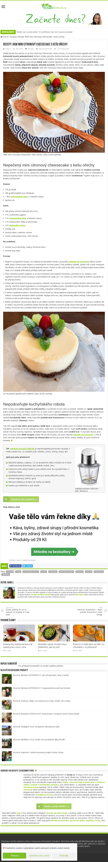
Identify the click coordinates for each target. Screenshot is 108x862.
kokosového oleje (19, 196)
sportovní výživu (77, 820)
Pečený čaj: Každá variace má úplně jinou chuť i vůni (17, 646)
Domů (5, 36)
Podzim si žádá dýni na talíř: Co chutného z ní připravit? (88, 646)
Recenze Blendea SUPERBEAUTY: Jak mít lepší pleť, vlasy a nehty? (41, 675)
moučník (53, 572)
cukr (18, 572)
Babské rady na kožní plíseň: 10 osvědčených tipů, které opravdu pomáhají (44, 32)
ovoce (88, 572)
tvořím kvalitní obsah (40, 594)
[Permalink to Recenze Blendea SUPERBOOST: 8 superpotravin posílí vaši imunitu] (7, 691)
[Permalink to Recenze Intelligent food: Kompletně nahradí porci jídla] (7, 730)
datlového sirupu (17, 225)
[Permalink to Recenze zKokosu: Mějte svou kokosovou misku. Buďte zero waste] (7, 704)
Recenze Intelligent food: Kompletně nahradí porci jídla (36, 726)
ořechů (26, 789)
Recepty (13, 36)
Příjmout (14, 856)
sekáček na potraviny (78, 261)
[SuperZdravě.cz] (54, 6)
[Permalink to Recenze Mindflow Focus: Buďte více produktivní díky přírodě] (7, 743)
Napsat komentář (45, 49)
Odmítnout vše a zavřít (39, 856)
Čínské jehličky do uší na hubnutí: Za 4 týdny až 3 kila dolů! (17, 611)
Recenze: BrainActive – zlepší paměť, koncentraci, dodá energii (90, 611)
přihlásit (60, 666)
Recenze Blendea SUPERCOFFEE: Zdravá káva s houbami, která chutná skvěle (46, 714)
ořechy (80, 572)
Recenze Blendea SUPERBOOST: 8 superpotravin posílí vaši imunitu (41, 688)
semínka (6, 575)
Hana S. (8, 49)
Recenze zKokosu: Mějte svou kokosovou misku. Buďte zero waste (41, 701)
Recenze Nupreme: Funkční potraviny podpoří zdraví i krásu (38, 752)
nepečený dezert (66, 572)
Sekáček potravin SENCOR (22, 448)
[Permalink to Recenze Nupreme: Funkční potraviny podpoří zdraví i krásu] (7, 756)
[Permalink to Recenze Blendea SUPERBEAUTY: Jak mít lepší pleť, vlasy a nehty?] (7, 678)
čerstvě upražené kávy (57, 813)
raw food (99, 572)
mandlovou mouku (44, 794)
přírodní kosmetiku (59, 820)
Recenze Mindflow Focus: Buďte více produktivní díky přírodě (39, 739)
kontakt (79, 594)
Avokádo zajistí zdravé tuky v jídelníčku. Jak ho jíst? (52, 646)
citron (10, 572)
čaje (18, 813)
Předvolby (64, 856)
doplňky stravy (93, 820)
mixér (44, 572)
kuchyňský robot (31, 572)
